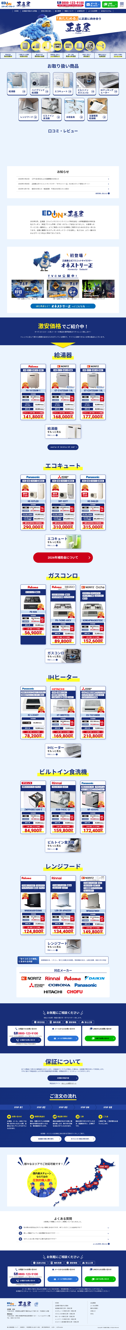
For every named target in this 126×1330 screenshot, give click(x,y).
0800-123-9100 (15, 1318)
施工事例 (58, 11)
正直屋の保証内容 (63, 1078)
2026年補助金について (63, 557)
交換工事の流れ (46, 11)
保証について (69, 11)
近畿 (82, 1189)
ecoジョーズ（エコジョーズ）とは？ (63, 447)
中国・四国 (72, 1190)
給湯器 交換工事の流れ (46, 1139)
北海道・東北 (104, 1166)
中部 (89, 1186)
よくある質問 (92, 11)
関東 (95, 1183)
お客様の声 (81, 11)
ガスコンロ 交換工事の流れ (80, 1139)
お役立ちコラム (106, 11)
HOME (16, 11)
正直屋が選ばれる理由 (29, 11)
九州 (64, 1195)
